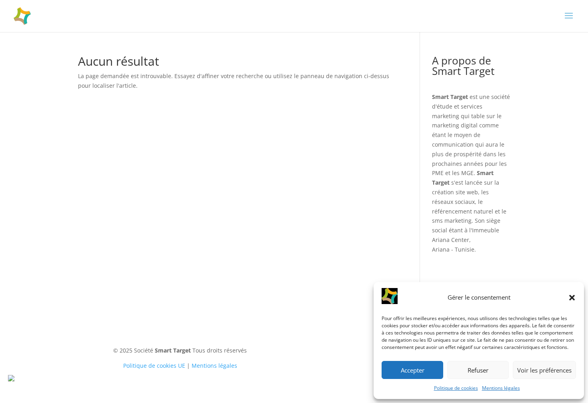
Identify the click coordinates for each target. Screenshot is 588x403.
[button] (572, 298)
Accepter (412, 370)
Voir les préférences (544, 370)
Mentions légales (501, 388)
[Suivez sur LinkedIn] (328, 340)
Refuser (478, 370)
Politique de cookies (456, 388)
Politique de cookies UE (154, 365)
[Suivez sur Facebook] (344, 340)
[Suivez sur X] (360, 340)
